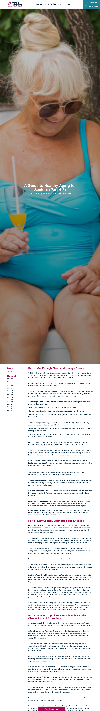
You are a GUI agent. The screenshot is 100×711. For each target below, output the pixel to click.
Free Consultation (51, 709)
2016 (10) (10, 401)
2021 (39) (10, 390)
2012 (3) (9, 411)
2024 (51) (10, 383)
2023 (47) (10, 386)
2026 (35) (10, 379)
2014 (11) (10, 406)
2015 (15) (10, 404)
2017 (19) (10, 399)
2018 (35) (10, 397)
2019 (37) (10, 395)
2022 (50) (10, 388)
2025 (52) (10, 381)
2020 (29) (10, 392)
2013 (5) (9, 408)
